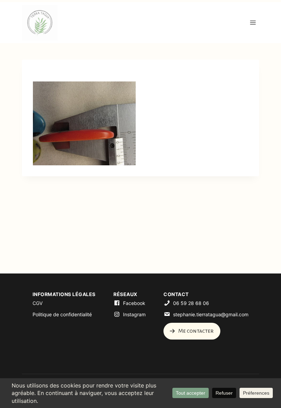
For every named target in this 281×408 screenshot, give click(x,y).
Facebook (134, 303)
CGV (37, 303)
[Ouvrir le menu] (252, 22)
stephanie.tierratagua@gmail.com (210, 314)
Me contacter (195, 331)
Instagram (134, 314)
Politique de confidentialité (62, 314)
